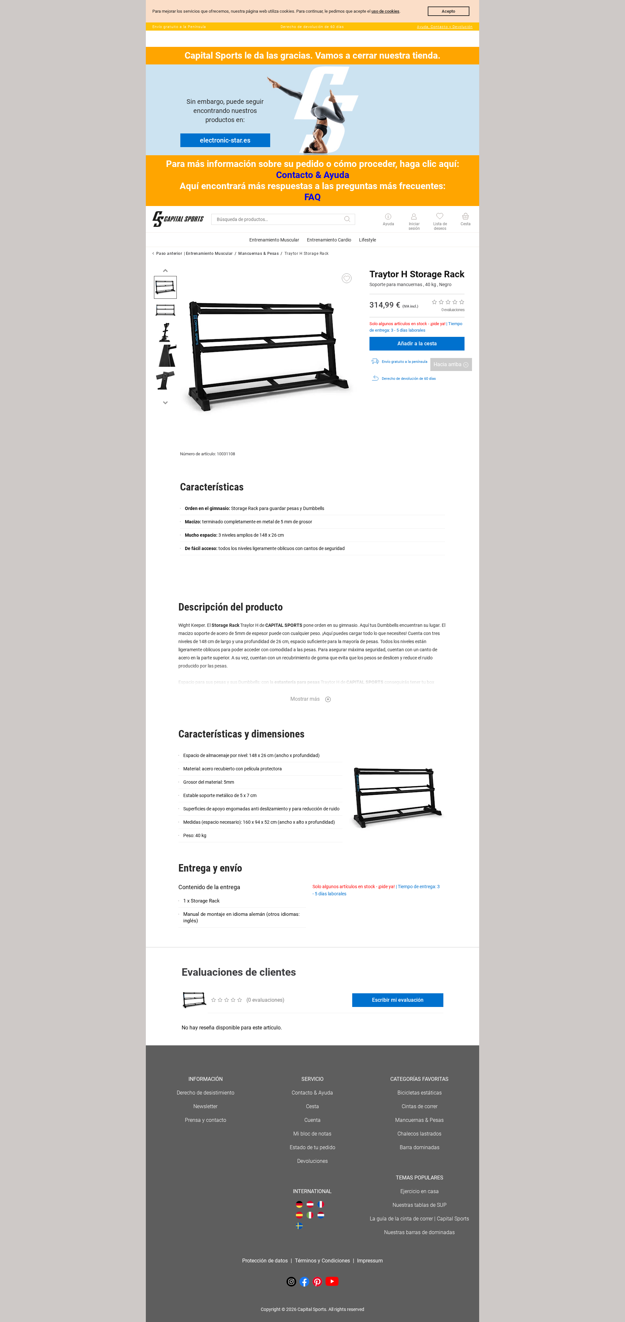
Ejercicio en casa (419, 1191)
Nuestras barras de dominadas (419, 1232)
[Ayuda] (388, 217)
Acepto (448, 11)
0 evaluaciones (453, 309)
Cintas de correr (420, 1106)
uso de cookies (385, 11)
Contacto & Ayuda (312, 175)
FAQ (312, 197)
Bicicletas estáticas (419, 1093)
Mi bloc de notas (312, 1134)
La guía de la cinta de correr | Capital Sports (419, 1219)
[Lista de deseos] (439, 217)
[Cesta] (465, 217)
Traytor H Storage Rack (307, 253)
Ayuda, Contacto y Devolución (445, 27)
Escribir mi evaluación (398, 1000)
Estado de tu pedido (312, 1147)
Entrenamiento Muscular (209, 253)
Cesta (312, 1106)
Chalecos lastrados (419, 1134)
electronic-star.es (225, 140)
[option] (165, 287)
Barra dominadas (419, 1147)
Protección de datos (265, 1261)
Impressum (370, 1261)
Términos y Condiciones (322, 1261)
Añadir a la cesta (417, 343)
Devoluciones (312, 1161)
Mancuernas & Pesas (258, 253)
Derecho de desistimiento (205, 1093)
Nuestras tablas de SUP (420, 1205)
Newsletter (205, 1106)
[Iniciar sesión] (414, 217)
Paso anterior (169, 253)
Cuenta (312, 1120)
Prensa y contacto (205, 1120)
